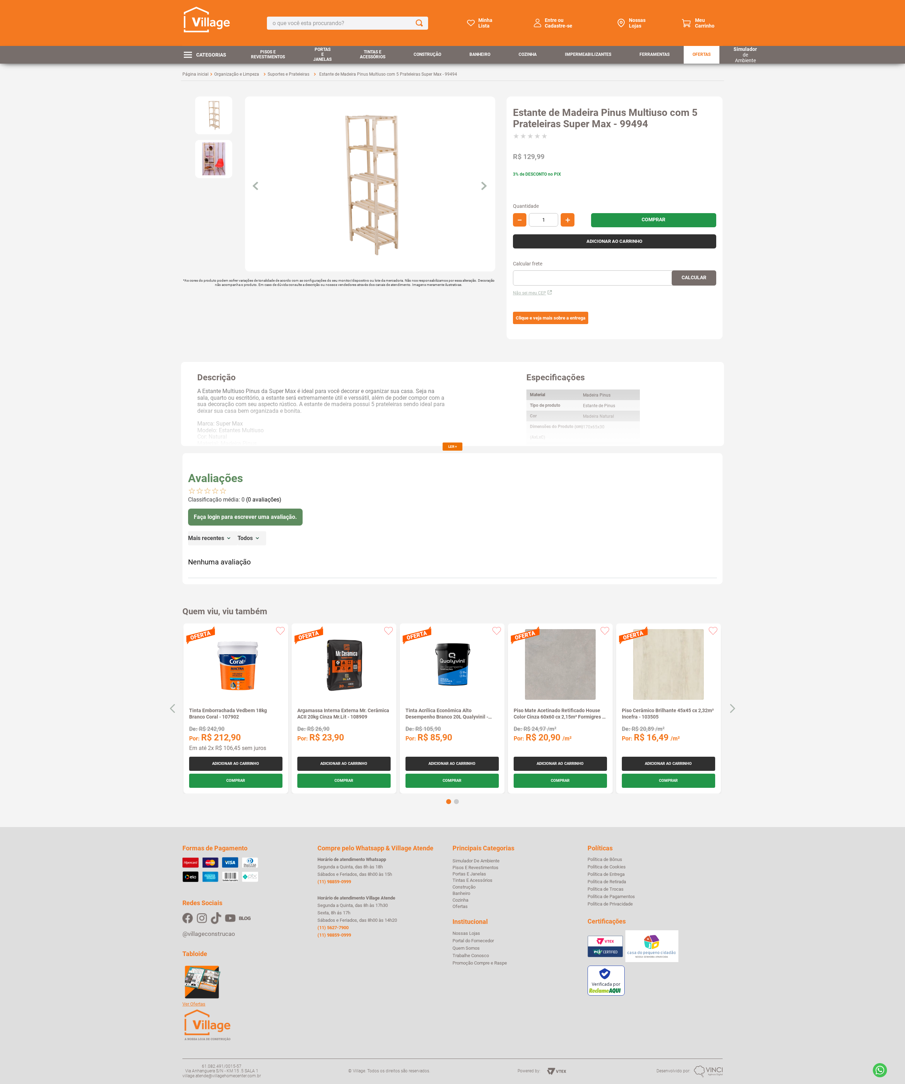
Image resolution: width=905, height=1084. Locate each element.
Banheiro (479, 54)
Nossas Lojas (637, 23)
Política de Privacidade (610, 904)
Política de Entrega (606, 874)
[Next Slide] (732, 708)
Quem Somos (466, 948)
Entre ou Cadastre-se (558, 23)
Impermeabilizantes (588, 54)
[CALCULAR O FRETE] (694, 278)
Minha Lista (485, 23)
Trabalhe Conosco (470, 955)
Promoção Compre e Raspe (479, 963)
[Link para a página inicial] (195, 74)
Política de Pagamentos (611, 896)
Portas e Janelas (322, 54)
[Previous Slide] (172, 708)
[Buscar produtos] (421, 23)
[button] (550, 318)
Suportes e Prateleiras (288, 74)
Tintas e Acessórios (372, 54)
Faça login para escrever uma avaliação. (245, 517)
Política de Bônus (605, 859)
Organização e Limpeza (236, 74)
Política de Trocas (606, 889)
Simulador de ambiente (476, 860)
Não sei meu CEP (529, 293)
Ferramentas (655, 54)
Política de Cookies (607, 867)
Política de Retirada (607, 881)
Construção (427, 54)
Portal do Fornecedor (473, 940)
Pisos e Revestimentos (268, 54)
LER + (452, 447)
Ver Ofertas (193, 1004)
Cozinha (528, 54)
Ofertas (702, 54)
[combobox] (347, 23)
